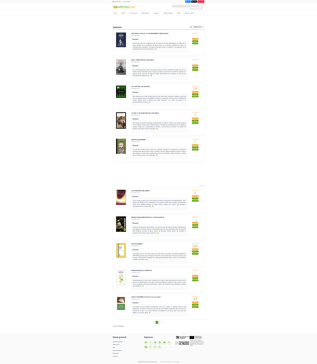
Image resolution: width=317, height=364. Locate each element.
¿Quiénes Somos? (118, 341)
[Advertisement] (158, 20)
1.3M (189, 1)
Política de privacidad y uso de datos (169, 361)
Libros (123, 13)
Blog (178, 13)
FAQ (114, 347)
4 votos (195, 94)
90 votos (195, 251)
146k (195, 1)
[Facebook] (146, 342)
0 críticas (195, 43)
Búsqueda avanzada (197, 9)
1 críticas (195, 306)
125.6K (201, 1)
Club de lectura (168, 13)
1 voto (195, 120)
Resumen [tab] (135, 39)
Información (116, 344)
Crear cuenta (126, 1)
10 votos (195, 304)
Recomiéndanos (117, 350)
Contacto (115, 356)
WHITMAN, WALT (135, 35)
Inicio (115, 13)
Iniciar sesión (117, 1)
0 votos (195, 41)
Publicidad (116, 353)
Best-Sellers (145, 13)
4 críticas (195, 253)
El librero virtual (189, 13)
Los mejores (133, 13)
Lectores (156, 13)
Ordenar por (197, 27)
